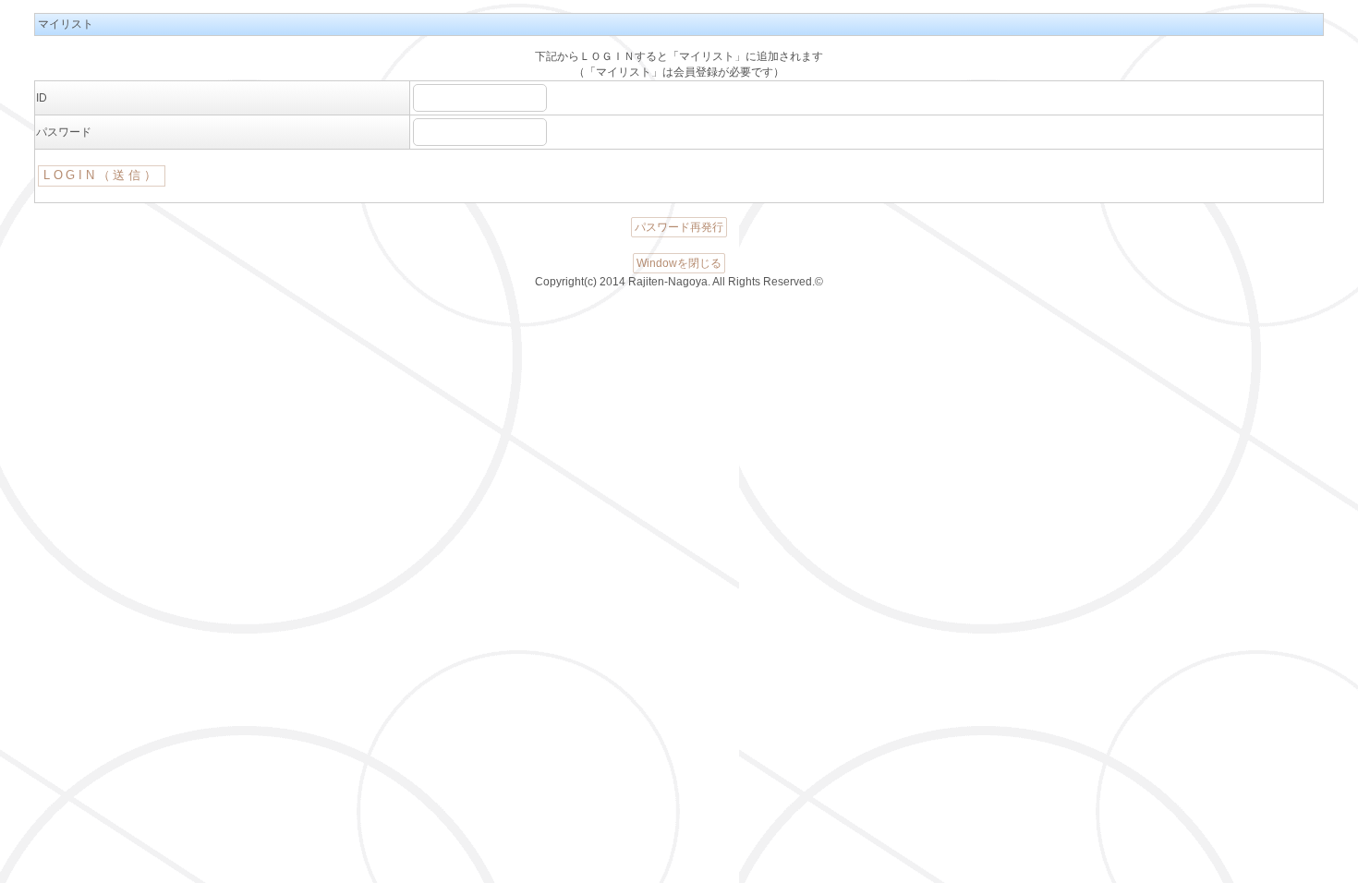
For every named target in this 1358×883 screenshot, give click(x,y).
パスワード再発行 (679, 227)
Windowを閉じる (679, 263)
